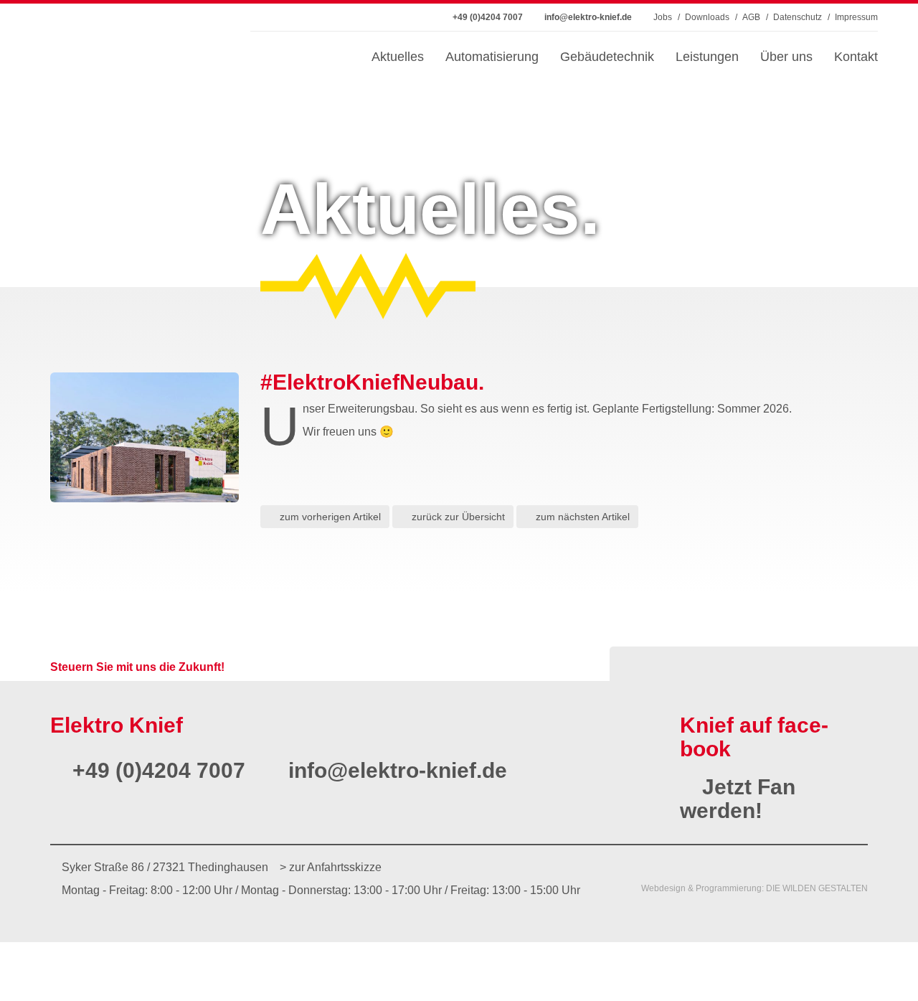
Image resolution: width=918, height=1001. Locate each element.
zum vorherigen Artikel (329, 516)
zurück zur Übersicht (457, 516)
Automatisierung (492, 57)
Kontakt (856, 57)
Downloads (707, 17)
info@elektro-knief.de (395, 770)
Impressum (856, 17)
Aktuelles (398, 57)
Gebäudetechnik (607, 57)
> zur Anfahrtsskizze (331, 867)
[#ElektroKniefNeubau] (144, 437)
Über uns (786, 57)
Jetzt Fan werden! (737, 798)
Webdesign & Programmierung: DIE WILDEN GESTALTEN (754, 888)
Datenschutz (797, 17)
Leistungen (707, 57)
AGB (751, 17)
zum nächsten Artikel (581, 516)
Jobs (662, 17)
